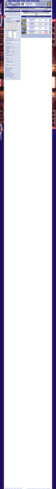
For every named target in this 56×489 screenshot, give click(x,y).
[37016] (14, 34)
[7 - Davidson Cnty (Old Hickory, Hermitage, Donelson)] (12, 26)
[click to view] (5, 69)
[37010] (14, 31)
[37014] (14, 33)
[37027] (14, 37)
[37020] (14, 35)
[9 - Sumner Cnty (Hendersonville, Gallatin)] (12, 28)
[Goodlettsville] (9, 35)
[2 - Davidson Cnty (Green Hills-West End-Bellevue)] (12, 23)
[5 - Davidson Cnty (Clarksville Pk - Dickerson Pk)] (12, 25)
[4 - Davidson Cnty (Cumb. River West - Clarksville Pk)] (12, 24)
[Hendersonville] (9, 37)
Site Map (49, 488)
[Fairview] (9, 33)
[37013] (14, 32)
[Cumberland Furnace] (9, 31)
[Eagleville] (9, 32)
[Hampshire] (9, 36)
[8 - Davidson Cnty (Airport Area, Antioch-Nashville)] (12, 27)
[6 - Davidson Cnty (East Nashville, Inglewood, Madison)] (12, 26)
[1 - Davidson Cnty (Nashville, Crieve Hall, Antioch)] (12, 22)
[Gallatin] (9, 34)
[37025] (14, 36)
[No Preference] (14, 31)
